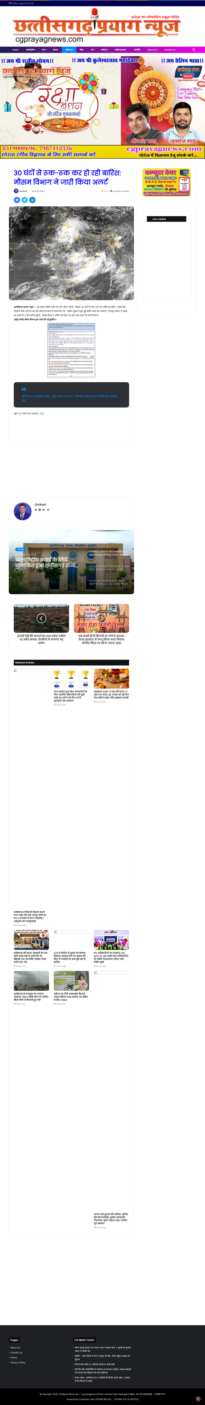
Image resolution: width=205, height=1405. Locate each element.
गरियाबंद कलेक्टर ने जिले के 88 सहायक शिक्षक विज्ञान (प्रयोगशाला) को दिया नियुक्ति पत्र (45, 563)
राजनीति (137, 49)
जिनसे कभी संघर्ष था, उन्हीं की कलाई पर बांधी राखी (95, 1364)
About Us (152, 49)
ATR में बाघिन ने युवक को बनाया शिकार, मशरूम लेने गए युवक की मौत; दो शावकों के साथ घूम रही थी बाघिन (70, 957)
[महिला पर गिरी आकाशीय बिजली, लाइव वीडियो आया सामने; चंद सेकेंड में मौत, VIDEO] (71, 981)
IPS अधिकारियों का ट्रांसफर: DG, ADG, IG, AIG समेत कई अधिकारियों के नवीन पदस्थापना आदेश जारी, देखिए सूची (111, 957)
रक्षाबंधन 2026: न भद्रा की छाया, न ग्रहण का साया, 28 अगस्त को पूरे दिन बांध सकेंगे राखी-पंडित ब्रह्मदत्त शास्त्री (111, 694)
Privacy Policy (18, 1362)
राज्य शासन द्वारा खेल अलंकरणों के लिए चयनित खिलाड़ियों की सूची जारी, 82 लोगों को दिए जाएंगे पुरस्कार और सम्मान (70, 696)
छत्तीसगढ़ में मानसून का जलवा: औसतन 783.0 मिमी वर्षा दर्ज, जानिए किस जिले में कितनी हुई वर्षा (31, 997)
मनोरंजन (104, 49)
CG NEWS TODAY (84, 1340)
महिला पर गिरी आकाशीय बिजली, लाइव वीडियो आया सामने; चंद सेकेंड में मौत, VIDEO (71, 997)
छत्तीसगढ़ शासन (120, 49)
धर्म (92, 49)
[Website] (37, 510)
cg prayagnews (89, 1394)
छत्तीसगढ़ (69, 49)
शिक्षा (81, 49)
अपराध (55, 49)
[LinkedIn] (32, 200)
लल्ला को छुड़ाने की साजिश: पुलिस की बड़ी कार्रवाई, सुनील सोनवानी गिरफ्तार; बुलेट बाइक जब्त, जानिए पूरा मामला (111, 1219)
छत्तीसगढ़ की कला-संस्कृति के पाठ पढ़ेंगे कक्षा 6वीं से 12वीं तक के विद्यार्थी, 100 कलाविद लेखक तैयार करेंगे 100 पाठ (30, 957)
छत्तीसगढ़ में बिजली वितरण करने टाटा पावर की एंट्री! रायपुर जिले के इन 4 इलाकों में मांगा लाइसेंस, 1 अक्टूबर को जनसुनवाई (30, 916)
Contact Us (170, 49)
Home (15, 49)
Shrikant (23, 191)
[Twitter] (24, 200)
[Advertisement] (71, 426)
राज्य (43, 49)
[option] (71, 562)
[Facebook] (17, 200)
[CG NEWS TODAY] (102, 26)
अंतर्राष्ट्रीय (30, 49)
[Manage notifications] (198, 1398)
